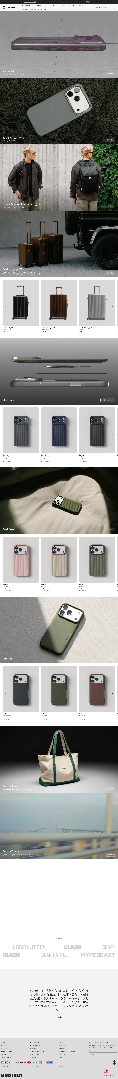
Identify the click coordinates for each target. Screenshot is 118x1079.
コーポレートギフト (7, 1057)
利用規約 (33, 1049)
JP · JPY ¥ (98, 7)
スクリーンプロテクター (59, 6)
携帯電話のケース (27, 6)
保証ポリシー (34, 1054)
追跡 (60, 1057)
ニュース (3, 1046)
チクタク (62, 1066)
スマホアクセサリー (44, 9)
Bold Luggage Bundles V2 (29, 9)
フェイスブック (6, 1066)
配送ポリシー (63, 1046)
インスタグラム (35, 1066)
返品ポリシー (63, 1049)
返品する (62, 1054)
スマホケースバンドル (42, 6)
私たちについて (35, 1046)
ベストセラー (5, 1049)
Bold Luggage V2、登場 (30, 2)
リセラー (3, 1054)
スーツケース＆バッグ (76, 6)
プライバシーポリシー (37, 1051)
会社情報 (33, 1057)
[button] (3, 7)
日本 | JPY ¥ (114, 1067)
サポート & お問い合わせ (67, 1051)
